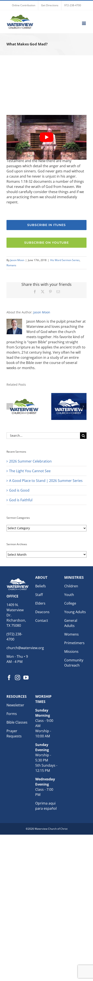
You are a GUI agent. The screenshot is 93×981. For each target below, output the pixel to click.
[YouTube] (26, 677)
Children (71, 586)
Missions (71, 651)
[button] (9, 406)
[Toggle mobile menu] (84, 23)
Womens (71, 634)
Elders (40, 603)
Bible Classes (16, 722)
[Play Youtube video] (46, 137)
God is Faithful (20, 500)
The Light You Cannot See (30, 471)
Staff (39, 594)
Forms (11, 713)
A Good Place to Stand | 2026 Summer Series (46, 480)
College (70, 603)
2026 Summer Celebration (30, 461)
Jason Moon (17, 260)
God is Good (19, 490)
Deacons (42, 612)
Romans (11, 265)
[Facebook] (9, 677)
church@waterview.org (25, 647)
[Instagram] (17, 677)
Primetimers (74, 643)
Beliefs (40, 586)
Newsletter (15, 705)
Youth (69, 594)
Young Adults (75, 612)
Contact (41, 620)
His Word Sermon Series (65, 260)
